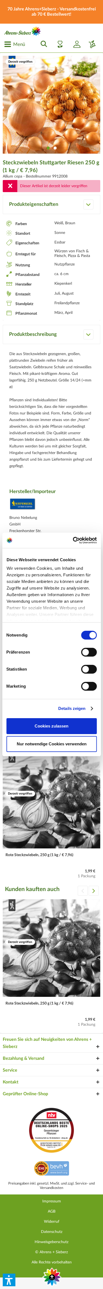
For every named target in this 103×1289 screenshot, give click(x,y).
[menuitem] (14, 44)
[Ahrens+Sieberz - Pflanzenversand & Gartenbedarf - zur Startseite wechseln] (22, 31)
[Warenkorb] (90, 44)
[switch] (89, 652)
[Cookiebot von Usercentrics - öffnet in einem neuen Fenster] (73, 540)
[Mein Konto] (74, 44)
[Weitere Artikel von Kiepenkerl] (22, 505)
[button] (9, 1280)
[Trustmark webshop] (51, 1169)
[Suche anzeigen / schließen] (42, 44)
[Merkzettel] (58, 44)
